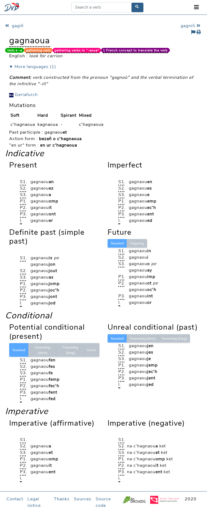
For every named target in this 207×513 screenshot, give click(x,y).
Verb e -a (14, 50)
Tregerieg (137, 243)
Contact (14, 499)
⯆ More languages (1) (32, 67)
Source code (103, 502)
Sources (82, 499)
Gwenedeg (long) (70, 350)
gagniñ (188, 26)
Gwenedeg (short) (42, 350)
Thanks (62, 499)
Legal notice (34, 502)
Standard (117, 243)
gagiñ (17, 26)
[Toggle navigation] (196, 7)
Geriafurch (25, 95)
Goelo (91, 350)
